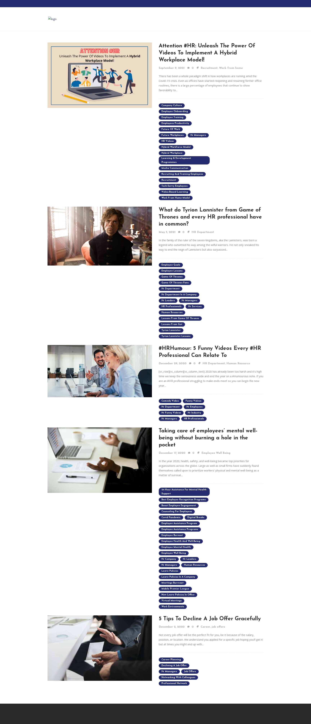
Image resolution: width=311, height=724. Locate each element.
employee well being (173, 553)
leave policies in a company (178, 577)
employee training (172, 117)
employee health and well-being (180, 541)
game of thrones (171, 277)
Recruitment (209, 68)
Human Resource (238, 363)
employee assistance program (179, 523)
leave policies (169, 571)
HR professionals (171, 306)
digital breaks (195, 517)
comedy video (170, 401)
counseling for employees (176, 511)
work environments (172, 606)
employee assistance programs (179, 529)
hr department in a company (179, 294)
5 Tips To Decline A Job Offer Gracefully (210, 619)
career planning (171, 659)
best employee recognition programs (183, 499)
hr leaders (168, 300)
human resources (171, 312)
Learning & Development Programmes (176, 160)
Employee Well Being (215, 453)
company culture (171, 105)
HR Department (202, 232)
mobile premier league (175, 589)
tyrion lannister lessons (175, 336)
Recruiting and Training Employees (182, 174)
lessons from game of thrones (180, 318)
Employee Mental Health (176, 547)
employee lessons (171, 271)
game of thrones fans (175, 283)
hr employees (194, 407)
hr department (170, 289)
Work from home (231, 68)
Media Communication (174, 168)
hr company (168, 559)
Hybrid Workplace (171, 153)
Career (205, 626)
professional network (174, 683)
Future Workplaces (172, 135)
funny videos (193, 401)
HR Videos (167, 141)
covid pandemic (171, 517)
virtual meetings (171, 601)
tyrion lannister (171, 330)
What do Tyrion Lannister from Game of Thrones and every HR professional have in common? (210, 217)
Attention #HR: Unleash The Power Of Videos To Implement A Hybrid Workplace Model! (207, 53)
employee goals (170, 265)
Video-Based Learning (174, 192)
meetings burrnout (172, 583)
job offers (218, 626)
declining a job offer (174, 665)
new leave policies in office (178, 595)
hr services (195, 306)
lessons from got (171, 324)
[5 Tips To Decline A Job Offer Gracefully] (100, 647)
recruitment (168, 180)
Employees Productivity (175, 123)
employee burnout (172, 535)
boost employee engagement (178, 505)
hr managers (198, 135)
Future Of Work (170, 129)
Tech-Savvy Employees (174, 186)
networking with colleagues (178, 677)
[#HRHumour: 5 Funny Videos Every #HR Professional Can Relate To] (100, 371)
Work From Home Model (175, 198)
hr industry (194, 413)
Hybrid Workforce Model (176, 147)
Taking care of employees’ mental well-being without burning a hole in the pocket (208, 438)
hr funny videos (171, 413)
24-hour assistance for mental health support (183, 492)
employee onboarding (174, 111)
